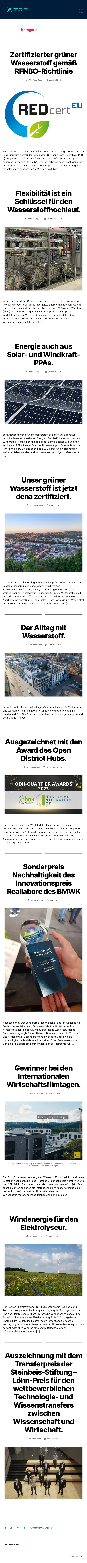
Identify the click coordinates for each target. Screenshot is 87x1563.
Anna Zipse (37, 80)
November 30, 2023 (54, 767)
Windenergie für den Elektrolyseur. (43, 1223)
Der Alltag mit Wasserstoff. (43, 631)
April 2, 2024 (54, 505)
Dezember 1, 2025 (54, 218)
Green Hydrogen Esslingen (25, 1556)
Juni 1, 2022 (55, 900)
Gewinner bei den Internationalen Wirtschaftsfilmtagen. (43, 1076)
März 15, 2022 (55, 1236)
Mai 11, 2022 (54, 1093)
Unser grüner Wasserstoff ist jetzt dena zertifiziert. (43, 488)
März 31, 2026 (55, 80)
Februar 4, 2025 (54, 372)
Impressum (12, 1544)
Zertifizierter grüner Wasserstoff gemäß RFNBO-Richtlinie (43, 62)
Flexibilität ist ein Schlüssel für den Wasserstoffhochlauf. (43, 201)
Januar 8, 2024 (54, 645)
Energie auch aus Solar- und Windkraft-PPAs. (43, 354)
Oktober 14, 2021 (54, 1439)
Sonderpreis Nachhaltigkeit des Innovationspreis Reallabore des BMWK (43, 879)
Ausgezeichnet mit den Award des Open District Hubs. (43, 750)
